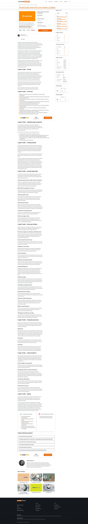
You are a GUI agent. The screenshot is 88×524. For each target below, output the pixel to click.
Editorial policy (19, 508)
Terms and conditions (57, 506)
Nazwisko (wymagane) (40, 18)
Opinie (61, 1)
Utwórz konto (45, 30)
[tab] (36, 436)
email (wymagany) (40, 22)
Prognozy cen (50, 1)
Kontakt (18, 506)
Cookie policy (56, 508)
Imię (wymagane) (39, 15)
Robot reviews (38, 506)
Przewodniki (56, 1)
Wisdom (21, 500)
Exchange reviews (38, 508)
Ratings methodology (20, 510)
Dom (46, 1)
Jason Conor (30, 460)
